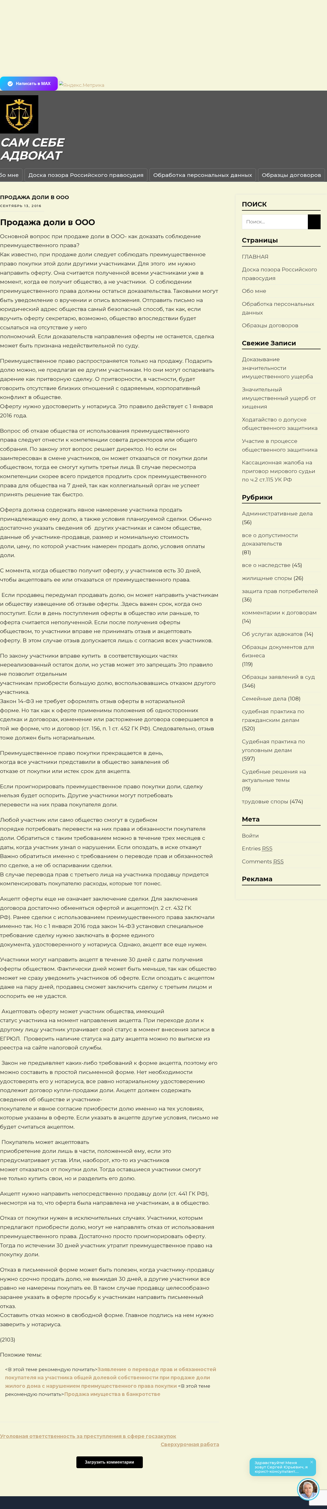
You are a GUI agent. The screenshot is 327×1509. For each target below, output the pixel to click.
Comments (263, 861)
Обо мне (254, 291)
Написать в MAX (33, 83)
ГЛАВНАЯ (255, 256)
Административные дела (277, 513)
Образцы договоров (291, 175)
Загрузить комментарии (109, 1462)
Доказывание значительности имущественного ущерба (277, 368)
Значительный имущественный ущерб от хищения (279, 398)
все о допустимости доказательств (270, 539)
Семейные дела (264, 698)
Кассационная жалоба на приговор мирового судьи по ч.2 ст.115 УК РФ (278, 471)
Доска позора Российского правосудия (86, 175)
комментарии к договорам (279, 612)
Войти (250, 835)
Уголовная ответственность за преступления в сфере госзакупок (88, 1436)
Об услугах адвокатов (272, 634)
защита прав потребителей (280, 591)
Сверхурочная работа (190, 1444)
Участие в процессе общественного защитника (280, 445)
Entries (257, 848)
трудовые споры (265, 801)
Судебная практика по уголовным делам (273, 745)
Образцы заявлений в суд (278, 677)
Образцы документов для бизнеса (278, 651)
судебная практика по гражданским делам (273, 715)
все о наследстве (266, 565)
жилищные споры (267, 578)
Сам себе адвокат (31, 149)
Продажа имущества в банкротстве (112, 1394)
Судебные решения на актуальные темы (274, 775)
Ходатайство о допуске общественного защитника (280, 423)
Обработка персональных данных (202, 175)
